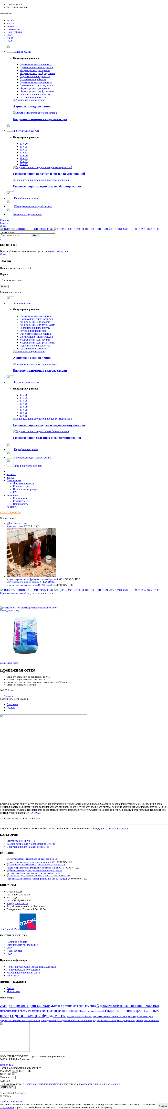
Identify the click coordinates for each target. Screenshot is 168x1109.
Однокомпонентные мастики (36, 64)
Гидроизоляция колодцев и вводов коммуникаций (49, 173)
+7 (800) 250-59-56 (10, 512)
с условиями (7, 1107)
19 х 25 (24, 146)
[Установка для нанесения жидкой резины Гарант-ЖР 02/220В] (38, 875)
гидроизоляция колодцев (64, 1010)
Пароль (4, 274)
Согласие (5, 1080)
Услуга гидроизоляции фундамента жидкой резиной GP (35, 579)
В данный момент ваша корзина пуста (21, 251)
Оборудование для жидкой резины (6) (28, 846)
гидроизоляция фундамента (38, 1015)
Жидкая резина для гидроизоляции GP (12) (31, 843)
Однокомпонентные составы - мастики (127, 1005)
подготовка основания (104, 1020)
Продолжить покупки (55, 251)
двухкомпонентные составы (109, 1016)
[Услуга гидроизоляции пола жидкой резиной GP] (32, 859)
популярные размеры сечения (138, 1020)
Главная (4, 593)
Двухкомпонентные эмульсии (36, 67)
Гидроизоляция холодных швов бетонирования (47, 186)
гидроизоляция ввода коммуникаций (23, 1010)
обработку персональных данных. (101, 1084)
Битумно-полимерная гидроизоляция (40, 119)
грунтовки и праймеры (79, 1016)
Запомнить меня (12, 280)
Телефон (5, 1077)
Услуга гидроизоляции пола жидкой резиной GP (31, 862)
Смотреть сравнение (11, 1101)
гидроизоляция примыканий (93, 1011)
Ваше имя (6, 1074)
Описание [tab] (12, 704)
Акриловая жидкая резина (32, 106)
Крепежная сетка (15, 526)
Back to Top (6, 1064)
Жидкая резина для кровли (35, 70)
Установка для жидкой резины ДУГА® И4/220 (30, 585)
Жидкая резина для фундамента (37, 73)
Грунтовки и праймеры (33, 79)
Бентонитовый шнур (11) (21, 840)
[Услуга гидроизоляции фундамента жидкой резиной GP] (36, 864)
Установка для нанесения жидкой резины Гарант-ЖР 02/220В (37, 879)
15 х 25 (24, 149)
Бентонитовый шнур (21, 593)
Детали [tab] (11, 707)
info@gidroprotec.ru (17, 903)
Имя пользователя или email (15, 268)
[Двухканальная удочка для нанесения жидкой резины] (34, 870)
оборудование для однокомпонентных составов (66, 1020)
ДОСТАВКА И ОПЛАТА (113, 828)
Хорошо (163, 1106)
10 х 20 (24, 143)
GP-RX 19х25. (33, 812)
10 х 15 (24, 152)
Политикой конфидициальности (43, 1084)
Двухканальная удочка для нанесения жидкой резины (33, 873)
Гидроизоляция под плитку (35, 76)
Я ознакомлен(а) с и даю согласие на (62, 1084)
